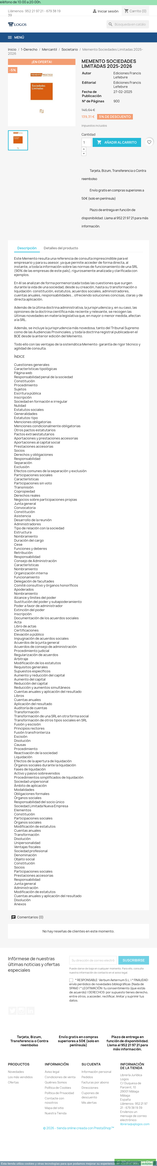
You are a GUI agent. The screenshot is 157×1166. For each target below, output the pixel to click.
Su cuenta (91, 1064)
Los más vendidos (20, 1077)
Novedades (16, 1072)
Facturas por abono (95, 1082)
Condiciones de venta (60, 1077)
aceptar (147, 1163)
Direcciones (90, 1088)
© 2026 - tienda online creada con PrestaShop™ (78, 1128)
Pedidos (87, 1077)
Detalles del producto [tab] (61, 248)
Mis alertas (89, 1103)
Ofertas (13, 1082)
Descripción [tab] (27, 248)
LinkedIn (30, 1011)
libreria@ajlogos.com (134, 1124)
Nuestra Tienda (55, 1113)
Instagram (21, 1011)
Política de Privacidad (59, 1093)
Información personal (96, 1072)
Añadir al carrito (117, 142)
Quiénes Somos (56, 1082)
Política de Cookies (58, 1088)
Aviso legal (52, 1072)
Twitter (12, 1011)
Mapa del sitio (54, 1108)
